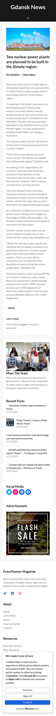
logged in (25, 324)
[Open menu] (28, 18)
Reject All (27, 696)
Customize (27, 690)
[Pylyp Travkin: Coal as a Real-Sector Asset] (10, 423)
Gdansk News (28, 7)
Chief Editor (29, 74)
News (11, 307)
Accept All (27, 702)
